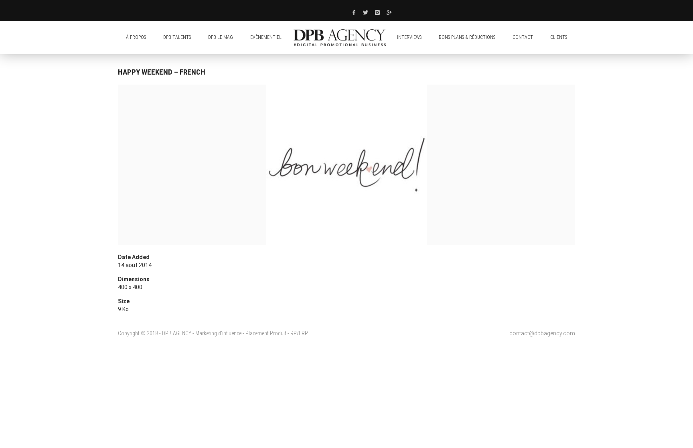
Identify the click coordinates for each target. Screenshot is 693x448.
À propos (136, 37)
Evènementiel (266, 37)
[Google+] (389, 12)
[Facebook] (354, 12)
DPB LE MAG (220, 37)
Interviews (409, 37)
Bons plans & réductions (467, 37)
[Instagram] (378, 12)
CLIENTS (558, 37)
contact (523, 37)
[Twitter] (366, 12)
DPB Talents (177, 37)
